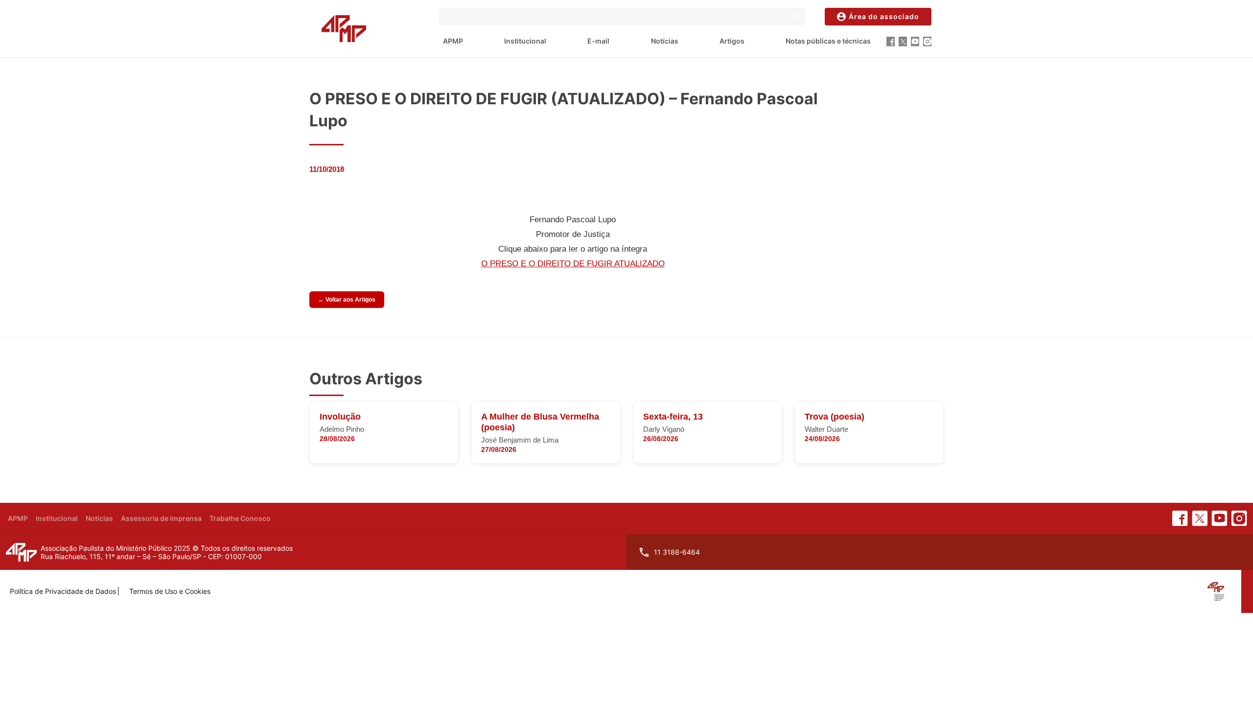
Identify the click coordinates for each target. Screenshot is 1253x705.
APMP (453, 41)
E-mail (598, 41)
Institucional (525, 41)
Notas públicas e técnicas (828, 41)
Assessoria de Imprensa (161, 518)
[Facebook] (890, 42)
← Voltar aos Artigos (346, 299)
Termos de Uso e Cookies (169, 591)
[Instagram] (927, 42)
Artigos (731, 41)
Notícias (664, 41)
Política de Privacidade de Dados (63, 591)
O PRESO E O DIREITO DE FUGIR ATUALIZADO (573, 263)
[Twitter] (903, 42)
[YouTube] (915, 42)
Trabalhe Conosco (240, 518)
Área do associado (884, 16)
